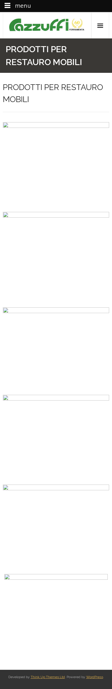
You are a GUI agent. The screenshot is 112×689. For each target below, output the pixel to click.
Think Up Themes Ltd (48, 677)
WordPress (94, 677)
